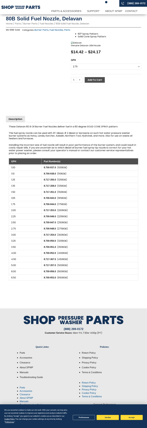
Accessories (26, 357)
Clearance (25, 362)
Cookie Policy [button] (9, 419)
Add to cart (95, 80)
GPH (73, 60)
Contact (131, 11)
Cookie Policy (89, 367)
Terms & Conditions (92, 372)
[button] (42, 384)
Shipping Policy (90, 357)
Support (93, 11)
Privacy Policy (89, 362)
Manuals (24, 372)
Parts (18, 23)
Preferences (84, 418)
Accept (132, 418)
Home (9, 23)
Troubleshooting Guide (31, 377)
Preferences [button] (9, 422)
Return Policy (89, 353)
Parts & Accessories (66, 11)
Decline (108, 418)
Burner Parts (30, 23)
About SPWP (113, 11)
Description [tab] (15, 119)
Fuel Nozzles (46, 23)
